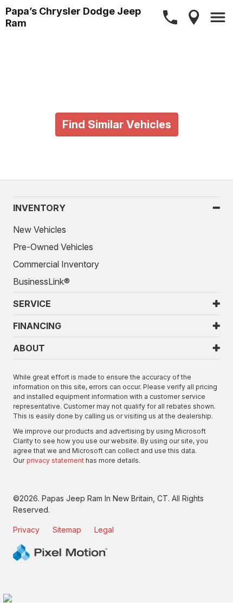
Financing (37, 325)
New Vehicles (39, 229)
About (29, 348)
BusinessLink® (41, 281)
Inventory (39, 207)
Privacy (26, 529)
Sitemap (67, 529)
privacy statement (55, 460)
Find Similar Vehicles (116, 124)
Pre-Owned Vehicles (53, 246)
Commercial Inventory (56, 264)
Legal (104, 529)
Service (32, 303)
